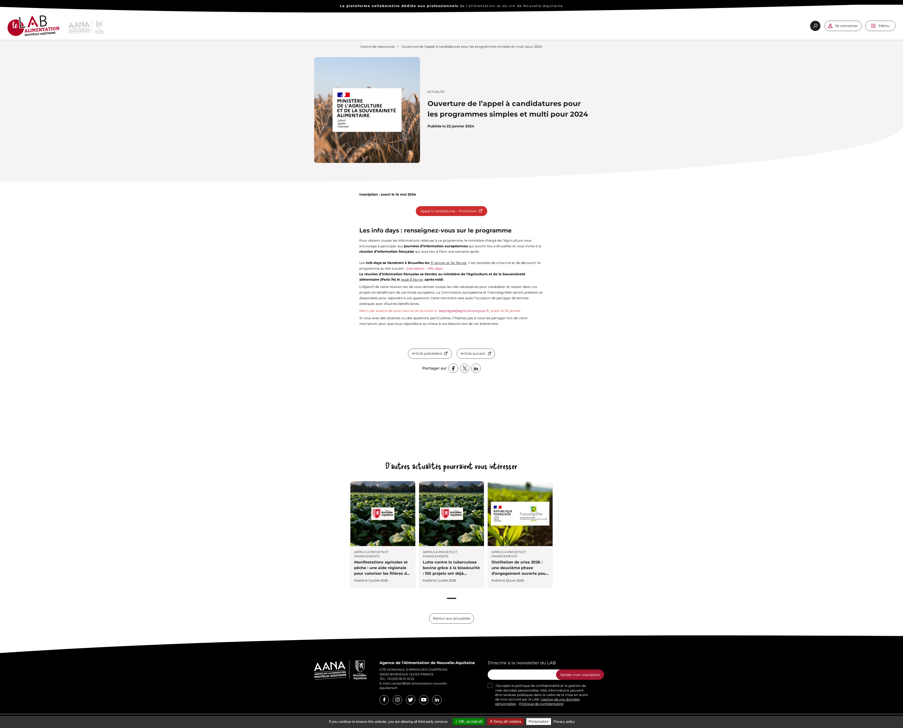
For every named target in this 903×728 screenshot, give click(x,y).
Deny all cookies (507, 722)
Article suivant (472, 353)
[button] (873, 26)
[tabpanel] (382, 534)
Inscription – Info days (425, 268)
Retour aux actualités (451, 618)
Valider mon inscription (580, 675)
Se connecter (846, 26)
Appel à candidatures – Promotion (449, 211)
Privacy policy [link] (564, 722)
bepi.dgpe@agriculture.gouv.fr (464, 311)
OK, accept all (470, 722)
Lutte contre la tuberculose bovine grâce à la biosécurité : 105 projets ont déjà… (451, 568)
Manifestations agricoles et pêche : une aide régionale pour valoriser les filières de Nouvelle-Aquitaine (381, 568)
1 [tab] (451, 598)
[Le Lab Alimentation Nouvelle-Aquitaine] (33, 28)
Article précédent (427, 353)
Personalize (539, 722)
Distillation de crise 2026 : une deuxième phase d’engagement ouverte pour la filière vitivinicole (519, 568)
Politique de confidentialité (541, 704)
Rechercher (815, 26)
